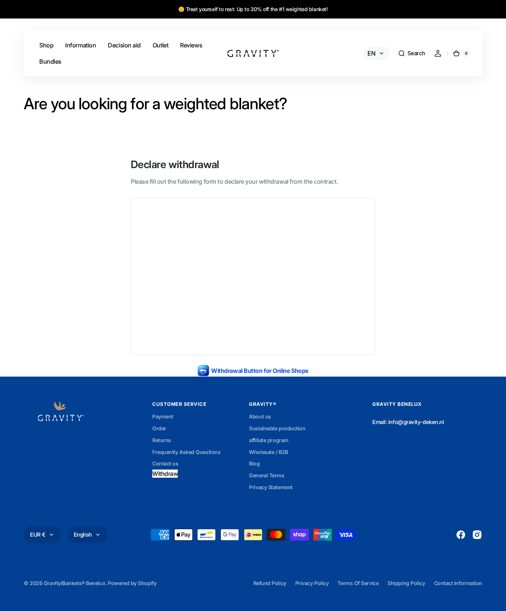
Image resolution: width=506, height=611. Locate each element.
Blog (254, 463)
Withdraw (165, 473)
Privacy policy (312, 583)
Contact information (458, 583)
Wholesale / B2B (268, 452)
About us (260, 416)
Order (159, 428)
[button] (411, 53)
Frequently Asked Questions (186, 452)
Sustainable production (277, 428)
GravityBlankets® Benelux (74, 583)
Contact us (165, 463)
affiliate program (268, 440)
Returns (161, 440)
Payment (162, 416)
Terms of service (358, 583)
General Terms (266, 475)
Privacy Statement (270, 487)
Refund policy (269, 583)
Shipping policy (406, 583)
